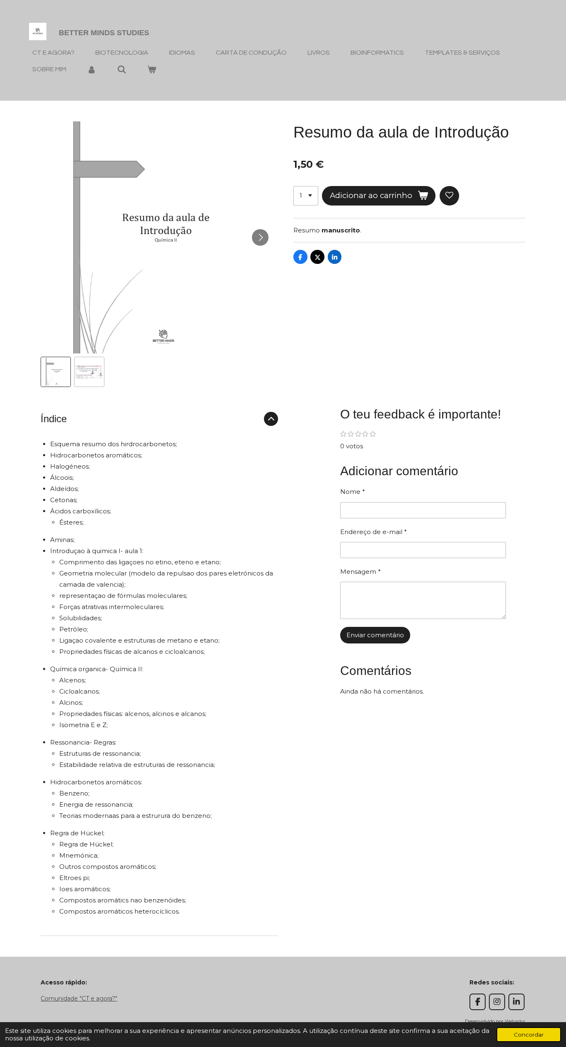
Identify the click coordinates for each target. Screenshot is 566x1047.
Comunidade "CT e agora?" (79, 998)
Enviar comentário (375, 635)
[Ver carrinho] (151, 69)
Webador (515, 1021)
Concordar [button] (529, 1034)
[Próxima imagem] (260, 237)
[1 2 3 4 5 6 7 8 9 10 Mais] (305, 196)
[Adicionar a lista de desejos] (449, 196)
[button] (56, 372)
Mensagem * (360, 571)
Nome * (352, 492)
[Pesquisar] (121, 69)
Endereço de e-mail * (373, 532)
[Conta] (91, 69)
